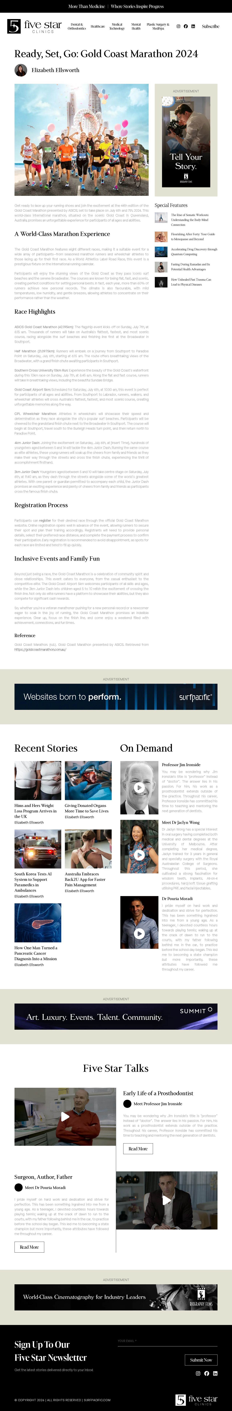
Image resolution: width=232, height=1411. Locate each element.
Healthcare (98, 26)
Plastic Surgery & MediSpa (158, 26)
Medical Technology (117, 26)
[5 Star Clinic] (196, 1400)
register (45, 520)
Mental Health (136, 26)
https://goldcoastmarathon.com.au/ (40, 649)
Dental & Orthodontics (77, 26)
